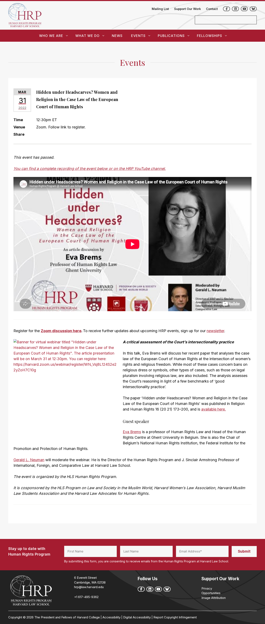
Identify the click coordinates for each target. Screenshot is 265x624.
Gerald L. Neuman (28, 460)
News (117, 36)
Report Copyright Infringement (175, 617)
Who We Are (51, 36)
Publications (171, 36)
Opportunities (210, 593)
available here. (213, 409)
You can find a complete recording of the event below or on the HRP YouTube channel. (89, 168)
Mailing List (160, 9)
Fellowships (209, 36)
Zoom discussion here (61, 331)
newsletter (215, 331)
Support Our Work (187, 9)
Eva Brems (132, 432)
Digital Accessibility (137, 617)
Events (138, 36)
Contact (212, 9)
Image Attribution (213, 598)
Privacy (206, 588)
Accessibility (111, 617)
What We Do (87, 36)
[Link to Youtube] (244, 8)
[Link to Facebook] (226, 8)
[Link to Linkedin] (235, 8)
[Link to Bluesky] (253, 8)
